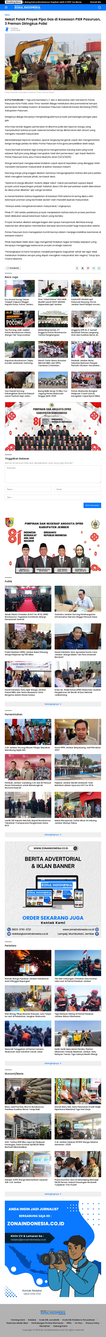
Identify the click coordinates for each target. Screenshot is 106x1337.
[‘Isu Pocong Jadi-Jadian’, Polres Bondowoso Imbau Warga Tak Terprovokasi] (20, 319)
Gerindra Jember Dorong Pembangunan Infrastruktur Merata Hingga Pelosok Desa (76, 615)
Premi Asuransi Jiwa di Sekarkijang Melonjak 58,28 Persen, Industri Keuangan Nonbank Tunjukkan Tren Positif (77, 1182)
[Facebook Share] (77, 268)
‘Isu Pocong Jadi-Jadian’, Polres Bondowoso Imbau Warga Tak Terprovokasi (18, 332)
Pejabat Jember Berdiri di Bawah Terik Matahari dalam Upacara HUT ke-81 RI (74, 784)
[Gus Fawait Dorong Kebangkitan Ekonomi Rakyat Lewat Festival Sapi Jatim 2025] (20, 380)
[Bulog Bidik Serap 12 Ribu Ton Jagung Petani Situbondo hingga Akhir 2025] (53, 380)
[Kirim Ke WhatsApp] (99, 268)
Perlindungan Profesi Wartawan (47, 1323)
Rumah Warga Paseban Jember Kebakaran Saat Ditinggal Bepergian (27, 979)
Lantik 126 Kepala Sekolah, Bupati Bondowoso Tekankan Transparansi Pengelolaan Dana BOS (28, 823)
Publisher (14, 28)
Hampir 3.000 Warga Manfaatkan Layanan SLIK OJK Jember (26, 1181)
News (7, 15)
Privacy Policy (92, 1323)
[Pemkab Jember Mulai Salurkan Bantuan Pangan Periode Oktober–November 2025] (86, 349)
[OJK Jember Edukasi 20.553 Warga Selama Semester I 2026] (78, 1126)
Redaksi (32, 1319)
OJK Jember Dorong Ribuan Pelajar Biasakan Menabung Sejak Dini (27, 748)
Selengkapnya (52, 704)
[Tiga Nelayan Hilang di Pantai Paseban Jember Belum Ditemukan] (78, 998)
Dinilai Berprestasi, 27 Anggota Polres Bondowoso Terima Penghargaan (52, 332)
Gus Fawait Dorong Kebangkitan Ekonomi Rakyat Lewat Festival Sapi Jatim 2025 (19, 393)
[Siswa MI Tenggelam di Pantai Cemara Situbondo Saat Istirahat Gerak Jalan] (28, 1034)
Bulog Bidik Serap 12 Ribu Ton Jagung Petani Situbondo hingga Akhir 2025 (52, 393)
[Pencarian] (99, 7)
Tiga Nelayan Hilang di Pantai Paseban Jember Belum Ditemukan (74, 1015)
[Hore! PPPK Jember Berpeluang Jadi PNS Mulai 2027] (78, 732)
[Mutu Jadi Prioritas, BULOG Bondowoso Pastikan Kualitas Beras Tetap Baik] (28, 1091)
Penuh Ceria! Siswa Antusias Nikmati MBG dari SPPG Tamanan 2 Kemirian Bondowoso (52, 363)
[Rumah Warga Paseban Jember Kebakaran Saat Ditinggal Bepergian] (28, 963)
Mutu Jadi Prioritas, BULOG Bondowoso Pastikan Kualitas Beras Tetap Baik (24, 1108)
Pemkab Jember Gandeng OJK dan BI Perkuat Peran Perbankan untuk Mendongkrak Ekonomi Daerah (28, 785)
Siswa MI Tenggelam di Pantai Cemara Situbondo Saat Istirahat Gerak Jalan (24, 1050)
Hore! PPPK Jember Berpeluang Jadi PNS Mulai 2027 (77, 748)
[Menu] (7, 7)
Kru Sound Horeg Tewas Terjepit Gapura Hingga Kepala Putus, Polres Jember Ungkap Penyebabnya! (19, 302)
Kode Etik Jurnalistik (49, 1319)
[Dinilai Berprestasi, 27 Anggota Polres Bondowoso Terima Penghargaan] (53, 319)
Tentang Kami (18, 1319)
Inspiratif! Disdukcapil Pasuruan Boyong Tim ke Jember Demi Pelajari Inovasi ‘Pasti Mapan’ (85, 302)
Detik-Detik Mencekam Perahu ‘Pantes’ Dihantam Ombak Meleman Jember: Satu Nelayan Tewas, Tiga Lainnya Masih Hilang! (76, 1051)
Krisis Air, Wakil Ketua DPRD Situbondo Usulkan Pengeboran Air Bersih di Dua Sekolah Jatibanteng (78, 692)
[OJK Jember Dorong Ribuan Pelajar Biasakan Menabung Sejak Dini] (28, 732)
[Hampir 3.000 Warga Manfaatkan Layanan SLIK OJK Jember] (28, 1164)
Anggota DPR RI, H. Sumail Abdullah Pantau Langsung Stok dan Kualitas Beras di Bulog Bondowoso (84, 332)
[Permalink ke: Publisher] (7, 29)
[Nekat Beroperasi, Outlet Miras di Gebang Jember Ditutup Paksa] (78, 805)
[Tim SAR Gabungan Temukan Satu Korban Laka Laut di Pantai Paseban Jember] (78, 963)
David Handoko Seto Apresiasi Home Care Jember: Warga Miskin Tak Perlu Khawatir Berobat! (76, 654)
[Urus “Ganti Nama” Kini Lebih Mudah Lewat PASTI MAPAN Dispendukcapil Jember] (53, 288)
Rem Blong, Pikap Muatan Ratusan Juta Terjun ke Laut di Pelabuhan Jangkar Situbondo (28, 1015)
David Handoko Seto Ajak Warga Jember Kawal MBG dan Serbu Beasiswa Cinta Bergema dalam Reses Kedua (25, 692)
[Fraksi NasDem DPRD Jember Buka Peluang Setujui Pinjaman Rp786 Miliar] (28, 636)
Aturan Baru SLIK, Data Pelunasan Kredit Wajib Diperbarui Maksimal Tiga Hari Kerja (78, 1108)
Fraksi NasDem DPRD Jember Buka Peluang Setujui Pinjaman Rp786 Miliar (26, 653)
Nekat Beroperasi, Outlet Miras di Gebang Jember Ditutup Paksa (76, 821)
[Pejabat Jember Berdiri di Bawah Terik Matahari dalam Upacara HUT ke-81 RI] (78, 767)
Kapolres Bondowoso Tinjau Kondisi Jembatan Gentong (19, 361)
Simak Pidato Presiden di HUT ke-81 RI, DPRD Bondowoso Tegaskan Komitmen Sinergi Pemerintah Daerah (26, 617)
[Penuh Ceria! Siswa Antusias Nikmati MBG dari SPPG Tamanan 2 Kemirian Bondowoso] (53, 349)
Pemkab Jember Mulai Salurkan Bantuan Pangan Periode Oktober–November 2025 (85, 363)
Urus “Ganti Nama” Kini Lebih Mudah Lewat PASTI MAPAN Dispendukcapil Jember (52, 302)
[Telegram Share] (94, 268)
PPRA (69, 1323)
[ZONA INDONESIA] (27, 7)
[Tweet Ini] (82, 268)
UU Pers (78, 1323)
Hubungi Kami (60, 1326)
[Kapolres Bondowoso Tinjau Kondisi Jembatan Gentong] (20, 349)
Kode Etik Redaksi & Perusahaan (79, 1319)
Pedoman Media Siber (17, 1323)
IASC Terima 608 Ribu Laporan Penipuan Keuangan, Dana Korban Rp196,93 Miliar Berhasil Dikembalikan (25, 1144)
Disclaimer (44, 1326)
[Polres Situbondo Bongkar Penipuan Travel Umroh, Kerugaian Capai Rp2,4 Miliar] (86, 380)
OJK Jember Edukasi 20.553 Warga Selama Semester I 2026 (76, 1143)
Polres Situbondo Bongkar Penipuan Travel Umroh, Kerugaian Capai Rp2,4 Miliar (85, 393)
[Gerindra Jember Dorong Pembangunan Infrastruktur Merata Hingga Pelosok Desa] (78, 599)
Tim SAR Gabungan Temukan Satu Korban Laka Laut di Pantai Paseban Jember (76, 979)
